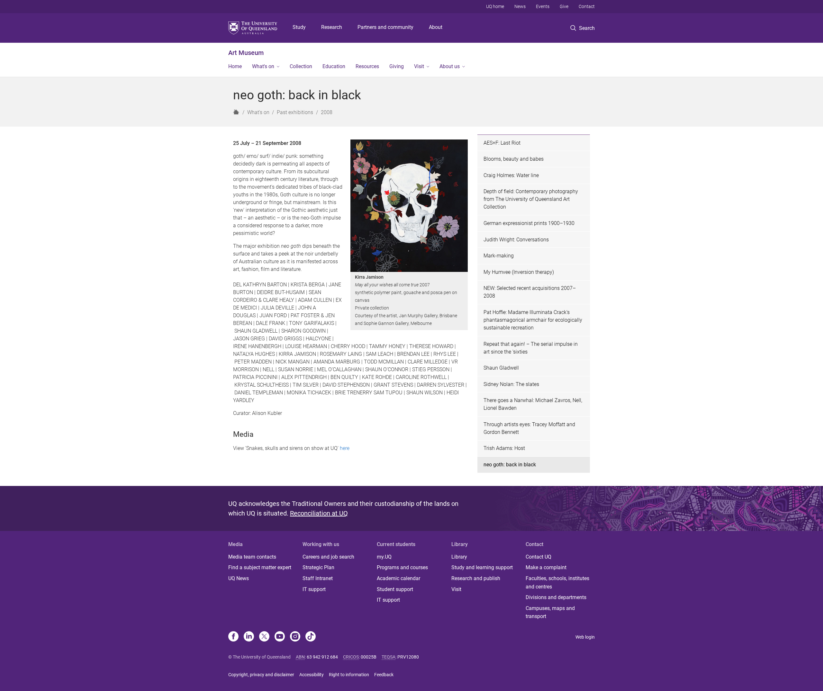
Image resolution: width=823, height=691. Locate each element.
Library (459, 557)
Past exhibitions (295, 112)
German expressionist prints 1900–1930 (529, 223)
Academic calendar (398, 578)
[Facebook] (233, 637)
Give (564, 6)
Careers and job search (328, 557)
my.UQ (384, 557)
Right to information (349, 674)
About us (449, 66)
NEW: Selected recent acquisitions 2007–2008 (530, 292)
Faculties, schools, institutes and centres (557, 582)
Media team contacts (252, 557)
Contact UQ (538, 557)
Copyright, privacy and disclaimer (261, 674)
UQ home (495, 6)
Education (333, 66)
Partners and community (385, 27)
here (344, 448)
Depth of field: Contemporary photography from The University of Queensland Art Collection (531, 199)
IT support (314, 589)
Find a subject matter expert (259, 567)
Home (235, 66)
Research (331, 27)
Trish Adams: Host (504, 448)
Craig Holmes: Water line (511, 175)
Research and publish (475, 578)
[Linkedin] (249, 637)
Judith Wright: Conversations (516, 240)
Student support (395, 589)
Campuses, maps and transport (550, 612)
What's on (263, 66)
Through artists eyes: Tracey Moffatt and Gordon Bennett (529, 428)
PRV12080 (408, 657)
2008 (326, 112)
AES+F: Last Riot (502, 143)
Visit (419, 66)
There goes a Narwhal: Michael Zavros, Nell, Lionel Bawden (533, 404)
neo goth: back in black (510, 465)
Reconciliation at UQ (319, 513)
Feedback (383, 674)
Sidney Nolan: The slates (511, 384)
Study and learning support (482, 567)
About (435, 27)
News (520, 6)
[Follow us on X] (264, 637)
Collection (301, 66)
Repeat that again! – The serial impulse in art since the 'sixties (531, 348)
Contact (587, 6)
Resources (367, 66)
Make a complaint (546, 567)
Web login (585, 637)
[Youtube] (280, 637)
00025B (368, 657)
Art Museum (246, 53)
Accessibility (311, 674)
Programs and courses (402, 567)
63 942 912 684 (322, 657)
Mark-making (499, 256)
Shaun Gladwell (501, 368)
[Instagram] (295, 637)
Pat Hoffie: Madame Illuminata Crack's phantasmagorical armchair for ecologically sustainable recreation (533, 320)
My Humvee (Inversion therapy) (519, 272)
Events (542, 6)
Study (299, 27)
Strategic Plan (318, 567)
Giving (396, 66)
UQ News (238, 578)
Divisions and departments (556, 597)
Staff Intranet (318, 578)
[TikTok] (310, 637)
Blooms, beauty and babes (514, 159)
